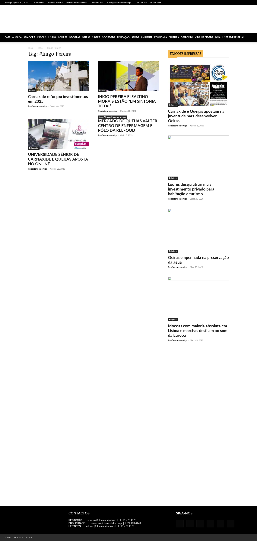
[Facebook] (219, 2)
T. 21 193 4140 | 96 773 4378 (148, 3)
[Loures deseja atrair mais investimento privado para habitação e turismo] (198, 157)
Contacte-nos (97, 3)
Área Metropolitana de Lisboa (112, 117)
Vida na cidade (204, 37)
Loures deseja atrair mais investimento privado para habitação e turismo (191, 189)
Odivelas (74, 37)
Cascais (41, 37)
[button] (252, 37)
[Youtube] (250, 2)
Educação (123, 37)
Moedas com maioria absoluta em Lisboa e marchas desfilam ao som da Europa (197, 330)
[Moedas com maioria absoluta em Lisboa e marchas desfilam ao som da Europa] (198, 299)
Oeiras (86, 37)
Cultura (174, 37)
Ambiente (146, 37)
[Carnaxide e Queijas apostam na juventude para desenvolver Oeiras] (198, 84)
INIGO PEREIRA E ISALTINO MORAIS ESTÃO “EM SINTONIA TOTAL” (127, 101)
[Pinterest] (238, 2)
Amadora (29, 37)
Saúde (135, 37)
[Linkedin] (232, 2)
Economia (160, 37)
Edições (173, 105)
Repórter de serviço (37, 106)
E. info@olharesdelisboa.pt (119, 3)
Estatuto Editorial (55, 3)
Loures (62, 37)
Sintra (96, 37)
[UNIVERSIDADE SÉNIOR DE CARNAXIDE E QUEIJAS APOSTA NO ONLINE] (58, 134)
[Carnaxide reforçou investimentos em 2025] (58, 76)
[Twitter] (244, 2)
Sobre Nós (39, 3)
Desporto (187, 37)
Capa (7, 37)
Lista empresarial (233, 37)
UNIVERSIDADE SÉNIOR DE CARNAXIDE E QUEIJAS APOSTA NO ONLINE (58, 159)
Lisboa (52, 37)
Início (30, 48)
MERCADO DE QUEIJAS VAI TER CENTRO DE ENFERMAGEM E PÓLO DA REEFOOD (127, 125)
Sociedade (108, 37)
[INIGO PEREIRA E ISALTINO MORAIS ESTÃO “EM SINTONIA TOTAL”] (128, 76)
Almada (17, 37)
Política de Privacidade (76, 3)
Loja (218, 37)
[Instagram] (225, 2)
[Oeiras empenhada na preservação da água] (198, 231)
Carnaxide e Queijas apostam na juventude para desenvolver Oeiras (196, 116)
